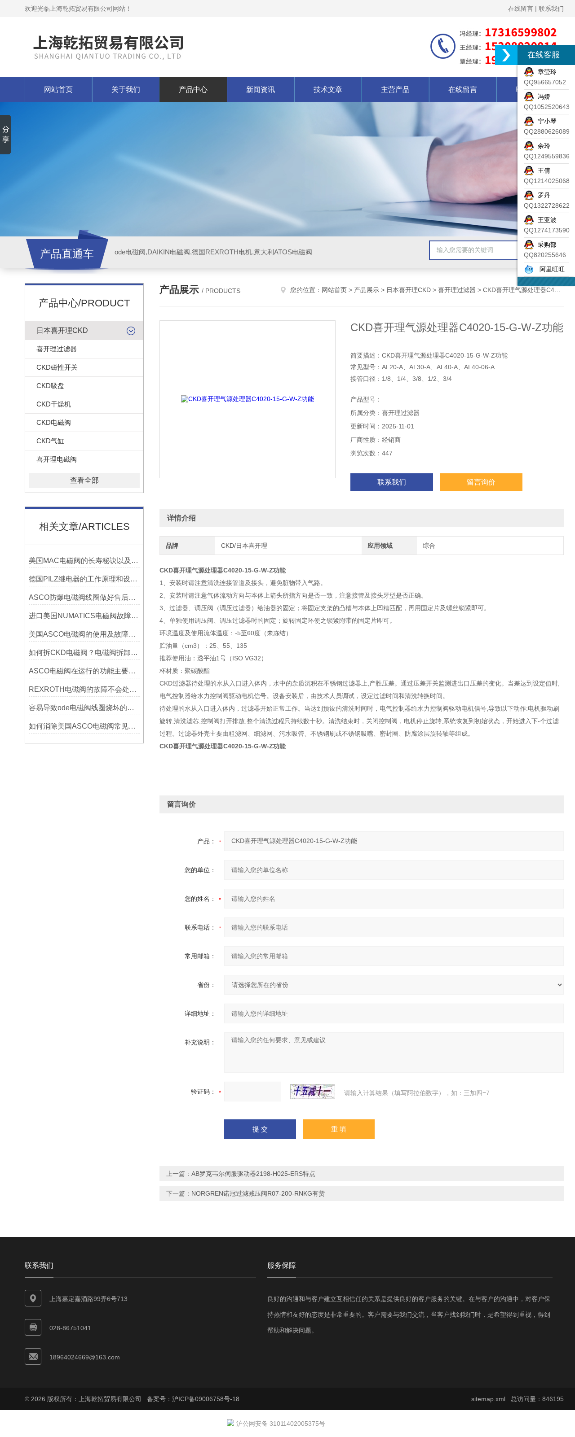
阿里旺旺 (549, 269)
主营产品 (395, 89)
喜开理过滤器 (56, 349)
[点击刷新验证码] (312, 1091)
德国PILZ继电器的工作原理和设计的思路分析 (84, 579)
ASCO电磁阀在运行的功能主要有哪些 (84, 671)
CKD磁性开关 (57, 367)
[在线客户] (506, 55)
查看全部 (84, 480)
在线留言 (520, 8)
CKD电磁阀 (53, 422)
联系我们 (551, 8)
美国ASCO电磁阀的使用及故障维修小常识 (84, 634)
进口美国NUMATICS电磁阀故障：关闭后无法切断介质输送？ (84, 616)
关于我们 (125, 89)
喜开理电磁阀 (56, 459)
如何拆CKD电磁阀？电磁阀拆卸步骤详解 (84, 652)
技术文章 (328, 89)
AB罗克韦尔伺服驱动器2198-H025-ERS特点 (253, 1173)
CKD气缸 (50, 441)
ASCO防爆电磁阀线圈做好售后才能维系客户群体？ (84, 597)
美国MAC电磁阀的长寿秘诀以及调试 (84, 560)
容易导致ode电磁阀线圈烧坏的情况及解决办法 (84, 708)
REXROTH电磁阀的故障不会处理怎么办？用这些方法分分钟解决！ (84, 689)
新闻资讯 (260, 89)
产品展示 (366, 289)
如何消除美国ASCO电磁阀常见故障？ (84, 726)
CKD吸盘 (50, 385)
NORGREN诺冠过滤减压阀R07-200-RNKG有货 (258, 1193)
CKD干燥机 (53, 404)
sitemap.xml (488, 1398)
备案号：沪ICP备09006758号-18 (193, 1398)
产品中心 (193, 89)
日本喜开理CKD (62, 330)
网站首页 (58, 89)
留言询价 (481, 482)
